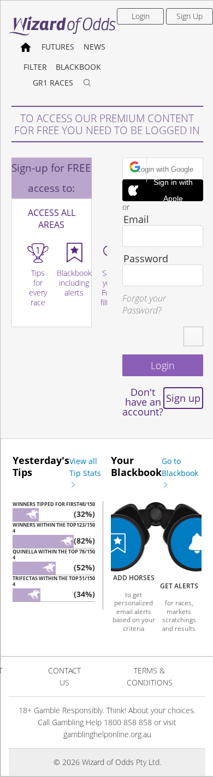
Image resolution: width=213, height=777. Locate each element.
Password (145, 258)
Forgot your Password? (144, 304)
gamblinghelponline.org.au (107, 734)
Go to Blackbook (180, 467)
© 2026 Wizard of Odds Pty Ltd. (107, 762)
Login (141, 16)
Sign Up (189, 16)
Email (136, 219)
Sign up (183, 398)
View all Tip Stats (85, 467)
